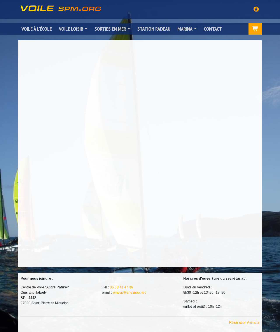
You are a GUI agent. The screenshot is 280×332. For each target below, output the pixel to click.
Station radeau (153, 28)
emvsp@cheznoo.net (129, 292)
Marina (184, 28)
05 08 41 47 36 (121, 287)
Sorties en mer (110, 28)
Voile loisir (71, 28)
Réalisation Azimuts (244, 322)
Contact (213, 28)
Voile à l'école (36, 28)
